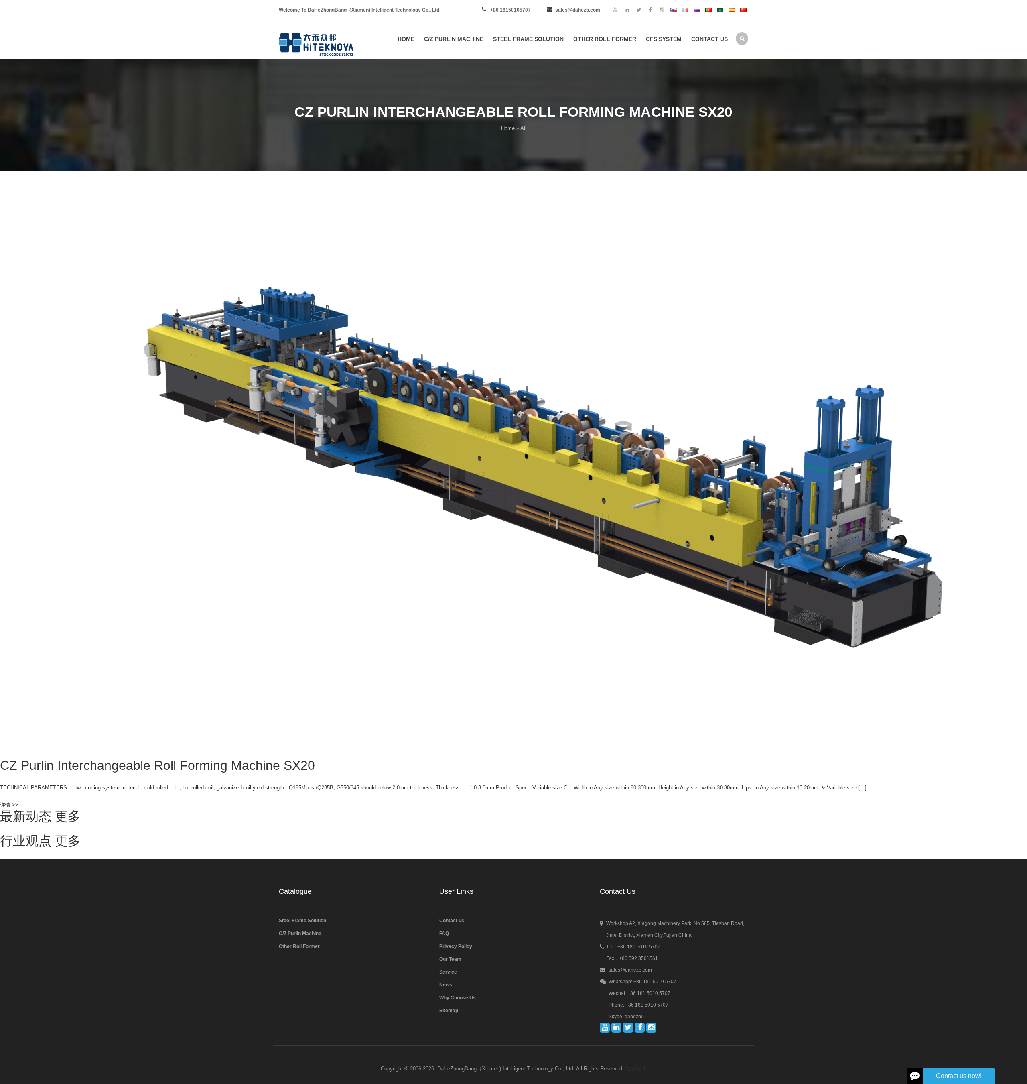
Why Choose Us (457, 998)
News (445, 985)
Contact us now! (959, 1075)
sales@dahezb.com (577, 10)
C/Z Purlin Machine (300, 933)
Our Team (450, 959)
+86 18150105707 (510, 10)
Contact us (451, 920)
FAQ (444, 933)
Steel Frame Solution (302, 920)
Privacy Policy (455, 946)
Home (508, 128)
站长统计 (635, 1069)
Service (448, 972)
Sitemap (448, 1010)
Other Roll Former (299, 946)
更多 (68, 816)
